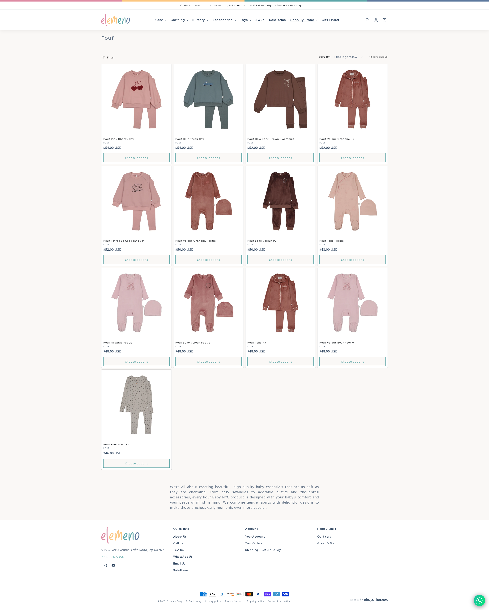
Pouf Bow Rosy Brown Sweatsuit (270, 139)
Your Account (255, 536)
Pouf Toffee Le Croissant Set (124, 241)
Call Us (178, 543)
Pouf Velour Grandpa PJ (336, 139)
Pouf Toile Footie (331, 241)
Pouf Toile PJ (256, 342)
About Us (180, 536)
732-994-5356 (112, 557)
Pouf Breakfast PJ (116, 444)
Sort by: (324, 56)
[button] (160, 20)
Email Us (179, 563)
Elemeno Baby (174, 601)
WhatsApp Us (183, 556)
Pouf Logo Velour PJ (262, 241)
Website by (356, 599)
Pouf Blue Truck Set (189, 139)
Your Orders (253, 543)
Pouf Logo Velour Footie (192, 342)
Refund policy (194, 601)
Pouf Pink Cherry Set (118, 139)
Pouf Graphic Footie (117, 342)
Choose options (136, 158)
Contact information (279, 601)
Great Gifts (325, 543)
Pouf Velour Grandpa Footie (195, 241)
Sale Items (180, 570)
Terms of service (234, 601)
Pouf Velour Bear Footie (336, 342)
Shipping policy (255, 601)
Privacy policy (213, 601)
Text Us (178, 550)
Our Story (324, 536)
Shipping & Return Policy (263, 550)
